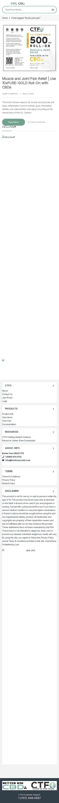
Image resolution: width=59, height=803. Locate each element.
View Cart (6, 421)
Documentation (9, 424)
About (5, 390)
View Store (7, 417)
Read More (13, 122)
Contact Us (7, 394)
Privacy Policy (8, 480)
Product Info (7, 414)
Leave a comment (37, 122)
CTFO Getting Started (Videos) (16, 437)
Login (4, 401)
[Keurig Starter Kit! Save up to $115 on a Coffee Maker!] (3, 360)
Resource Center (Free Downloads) (19, 440)
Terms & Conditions (11, 476)
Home (5, 18)
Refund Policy (8, 483)
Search (53, 9)
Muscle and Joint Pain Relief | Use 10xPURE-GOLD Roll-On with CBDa (29, 82)
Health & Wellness (10, 94)
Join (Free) (7, 397)
